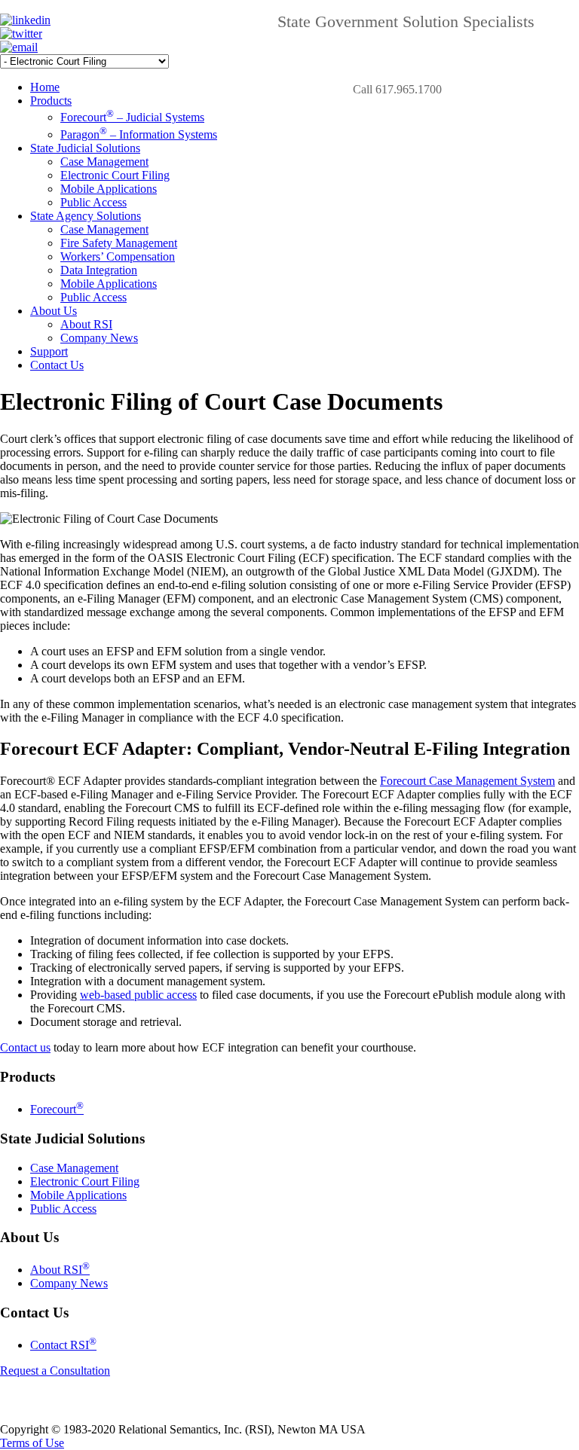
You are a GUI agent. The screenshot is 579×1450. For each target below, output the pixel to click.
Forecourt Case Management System (467, 780)
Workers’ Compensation (117, 256)
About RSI (86, 324)
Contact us (25, 1047)
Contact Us (57, 365)
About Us (53, 310)
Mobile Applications (108, 188)
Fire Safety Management (118, 243)
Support (49, 351)
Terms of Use (32, 1442)
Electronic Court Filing (115, 175)
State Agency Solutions (85, 215)
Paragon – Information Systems (138, 134)
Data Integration (98, 270)
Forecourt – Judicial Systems (132, 117)
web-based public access (138, 994)
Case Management (104, 161)
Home (45, 87)
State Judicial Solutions (85, 148)
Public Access (93, 202)
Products (51, 100)
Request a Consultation (55, 1370)
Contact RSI (63, 1345)
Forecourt (57, 1109)
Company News (99, 337)
